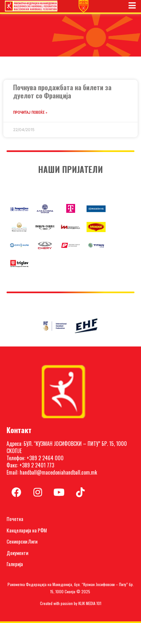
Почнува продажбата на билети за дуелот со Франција (62, 91)
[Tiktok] (80, 492)
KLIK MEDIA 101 (89, 603)
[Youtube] (59, 492)
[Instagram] (38, 492)
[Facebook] (16, 492)
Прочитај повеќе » (30, 112)
